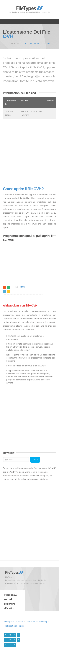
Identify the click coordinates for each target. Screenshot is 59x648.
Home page (15, 44)
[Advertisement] (29, 153)
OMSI (22, 287)
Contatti (19, 622)
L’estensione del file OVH (37, 44)
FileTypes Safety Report (13, 626)
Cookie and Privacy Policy (36, 622)
